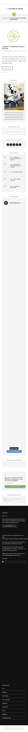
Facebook (6, 538)
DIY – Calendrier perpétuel (15, 187)
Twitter (20, 538)
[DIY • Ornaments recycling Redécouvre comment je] (14, 284)
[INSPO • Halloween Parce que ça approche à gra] (14, 356)
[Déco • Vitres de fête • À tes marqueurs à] (14, 212)
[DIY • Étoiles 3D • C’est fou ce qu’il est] (14, 224)
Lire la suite (7, 68)
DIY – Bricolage (6, 699)
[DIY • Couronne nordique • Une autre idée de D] (14, 272)
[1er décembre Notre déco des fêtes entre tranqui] (14, 236)
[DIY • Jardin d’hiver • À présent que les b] (14, 308)
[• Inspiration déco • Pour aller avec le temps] (14, 392)
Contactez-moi (6, 718)
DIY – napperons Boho (16, 172)
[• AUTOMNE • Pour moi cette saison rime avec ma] (14, 380)
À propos (4, 714)
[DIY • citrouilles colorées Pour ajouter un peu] (14, 404)
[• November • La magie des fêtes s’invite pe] (14, 320)
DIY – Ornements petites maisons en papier (16, 158)
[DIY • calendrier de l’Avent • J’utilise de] (14, 260)
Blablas (4, 51)
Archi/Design (5, 696)
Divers (11, 51)
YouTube (26, 538)
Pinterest (16, 538)
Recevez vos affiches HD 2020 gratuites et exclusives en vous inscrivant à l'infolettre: (14, 479)
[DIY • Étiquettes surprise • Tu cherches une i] (14, 248)
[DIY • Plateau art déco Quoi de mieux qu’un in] (14, 428)
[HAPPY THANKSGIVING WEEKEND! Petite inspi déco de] (14, 344)
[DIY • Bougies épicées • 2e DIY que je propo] (14, 296)
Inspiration (4, 703)
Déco (7, 51)
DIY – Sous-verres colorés (15, 180)
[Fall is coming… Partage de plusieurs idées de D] (14, 416)
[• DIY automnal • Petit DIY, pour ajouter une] (14, 368)
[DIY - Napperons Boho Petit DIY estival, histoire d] (14, 440)
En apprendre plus (9, 526)
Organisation (5, 707)
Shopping (4, 692)
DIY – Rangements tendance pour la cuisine (15, 166)
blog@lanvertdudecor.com (14, 555)
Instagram (11, 538)
